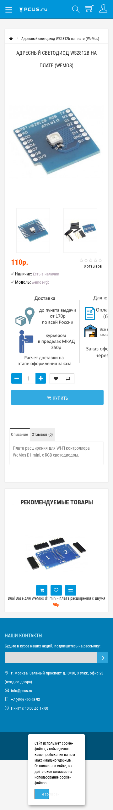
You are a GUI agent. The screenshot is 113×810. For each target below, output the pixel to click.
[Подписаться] (102, 657)
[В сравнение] (68, 378)
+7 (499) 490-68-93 (25, 699)
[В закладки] (56, 378)
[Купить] (29, 590)
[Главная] (11, 38)
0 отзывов (93, 266)
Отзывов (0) (42, 434)
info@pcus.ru (21, 690)
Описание (19, 434)
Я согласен (45, 794)
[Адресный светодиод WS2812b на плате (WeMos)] (56, 141)
